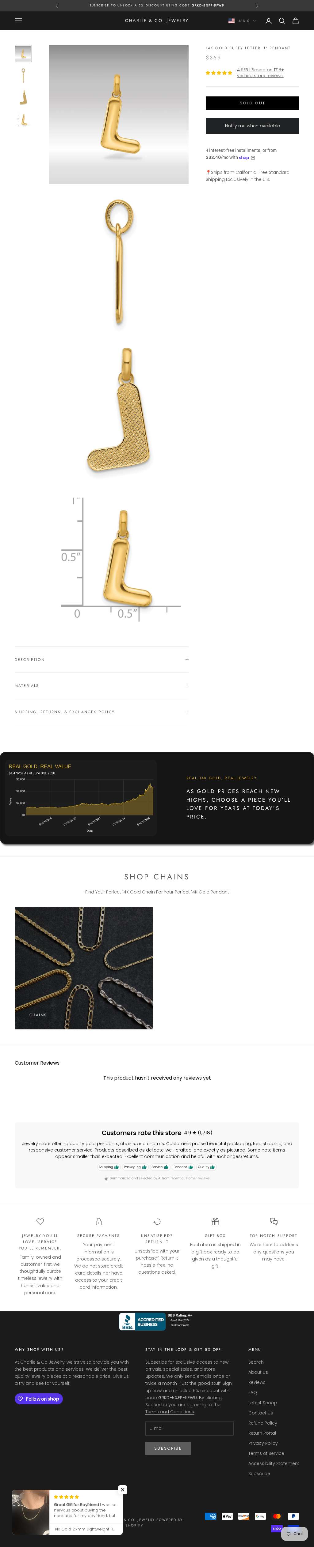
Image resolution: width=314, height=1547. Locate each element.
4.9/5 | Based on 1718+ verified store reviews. (260, 73)
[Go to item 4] (23, 119)
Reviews (257, 1382)
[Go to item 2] (23, 75)
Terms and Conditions (169, 1412)
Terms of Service (266, 1453)
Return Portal (262, 1433)
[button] (122, 1489)
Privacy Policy (263, 1443)
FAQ (252, 1392)
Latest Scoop (262, 1403)
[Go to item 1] (23, 53)
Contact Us (260, 1413)
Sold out (253, 103)
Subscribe (168, 1448)
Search (256, 1362)
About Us (258, 1372)
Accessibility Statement (273, 1463)
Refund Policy (262, 1423)
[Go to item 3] (23, 97)
